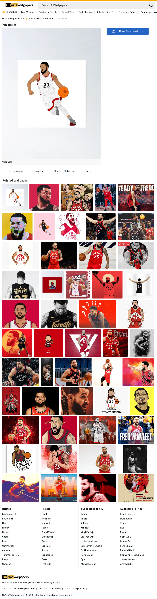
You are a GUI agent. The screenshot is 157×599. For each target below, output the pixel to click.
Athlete (84, 523)
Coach (5, 537)
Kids (122, 528)
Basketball (39, 171)
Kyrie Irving (125, 514)
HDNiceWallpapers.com (13, 18)
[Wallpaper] (44, 197)
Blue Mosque (27, 12)
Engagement (48, 537)
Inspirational (126, 518)
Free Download (128, 31)
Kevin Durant (126, 546)
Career (45, 559)
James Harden (127, 559)
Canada (6, 550)
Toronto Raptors (10, 555)
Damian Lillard (127, 550)
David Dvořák (87, 555)
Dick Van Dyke (88, 537)
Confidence (47, 555)
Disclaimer (30, 588)
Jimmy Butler (126, 564)
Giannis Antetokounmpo (132, 555)
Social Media (48, 532)
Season (45, 541)
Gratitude (46, 564)
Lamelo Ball (125, 541)
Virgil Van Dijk (87, 532)
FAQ (46, 588)
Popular (82, 588)
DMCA (40, 588)
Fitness (87, 171)
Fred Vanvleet (18, 171)
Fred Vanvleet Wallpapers (41, 18)
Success (6, 564)
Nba (56, 171)
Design (123, 532)
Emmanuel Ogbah (127, 12)
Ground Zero (68, 12)
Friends (71, 171)
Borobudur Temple (48, 12)
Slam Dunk (125, 537)
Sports (84, 559)
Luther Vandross (89, 541)
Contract (46, 546)
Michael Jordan (88, 564)
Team (84, 514)
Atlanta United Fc (105, 12)
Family (5, 541)
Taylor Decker (85, 12)
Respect (6, 559)
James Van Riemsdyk (91, 546)
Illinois (84, 518)
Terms (68, 588)
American (46, 518)
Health (45, 514)
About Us (6, 588)
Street (123, 523)
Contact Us (18, 588)
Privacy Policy (56, 588)
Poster (45, 550)
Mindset (85, 528)
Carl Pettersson (89, 550)
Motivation (47, 523)
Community (8, 546)
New (75, 588)
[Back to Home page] (19, 5)
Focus (45, 528)
